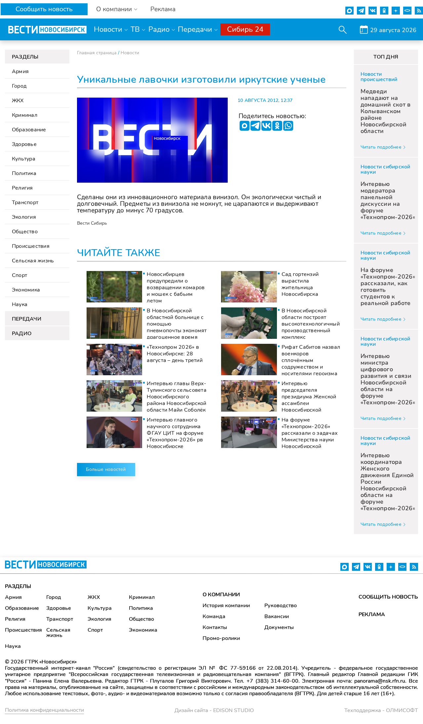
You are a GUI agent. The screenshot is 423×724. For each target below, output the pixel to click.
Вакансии (276, 616)
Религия (22, 188)
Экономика (26, 290)
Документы (279, 627)
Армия (20, 71)
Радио (159, 29)
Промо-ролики (221, 638)
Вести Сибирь (92, 223)
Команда (214, 616)
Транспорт (25, 202)
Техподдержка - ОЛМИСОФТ (381, 710)
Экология (24, 217)
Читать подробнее (381, 147)
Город (19, 86)
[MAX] (245, 126)
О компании (114, 9)
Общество (25, 231)
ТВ (135, 29)
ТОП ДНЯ (385, 57)
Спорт (19, 275)
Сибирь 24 (245, 29)
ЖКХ (18, 100)
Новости (108, 29)
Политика (24, 173)
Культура (23, 158)
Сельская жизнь (33, 260)
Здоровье (24, 144)
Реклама (162, 9)
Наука (19, 304)
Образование (29, 129)
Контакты (215, 627)
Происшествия (31, 246)
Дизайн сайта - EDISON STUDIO (214, 710)
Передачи (195, 29)
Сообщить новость (44, 9)
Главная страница (97, 53)
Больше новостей (106, 469)
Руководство (280, 605)
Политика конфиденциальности (44, 710)
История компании (226, 605)
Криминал (24, 115)
